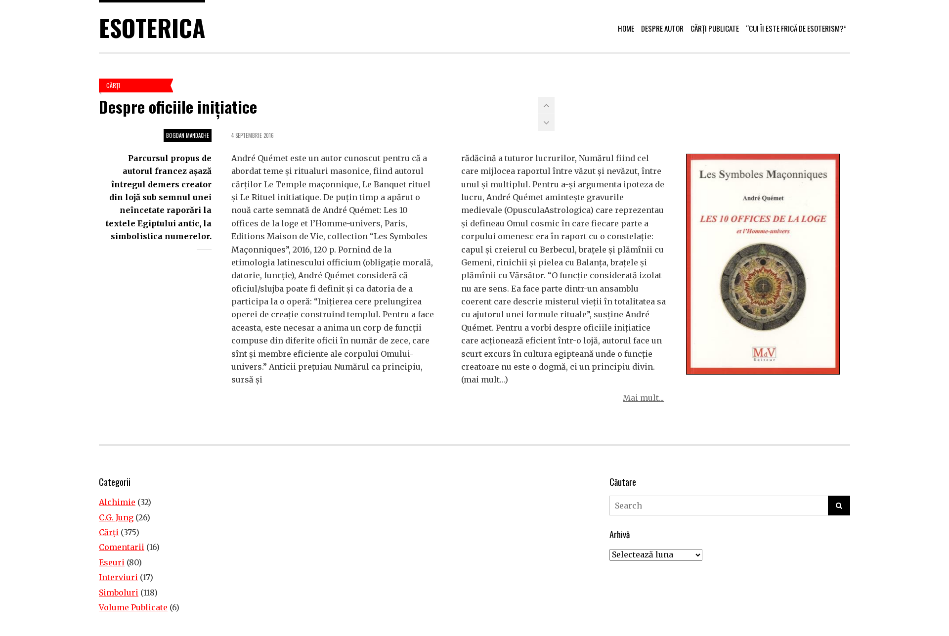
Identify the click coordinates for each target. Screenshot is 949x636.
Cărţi (113, 85)
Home (626, 28)
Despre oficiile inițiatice (178, 106)
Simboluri (118, 592)
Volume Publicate (133, 607)
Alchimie (117, 502)
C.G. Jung (116, 517)
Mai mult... (643, 398)
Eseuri (112, 562)
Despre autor (662, 28)
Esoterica (152, 27)
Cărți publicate (714, 28)
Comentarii (121, 547)
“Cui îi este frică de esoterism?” (796, 28)
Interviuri (118, 577)
